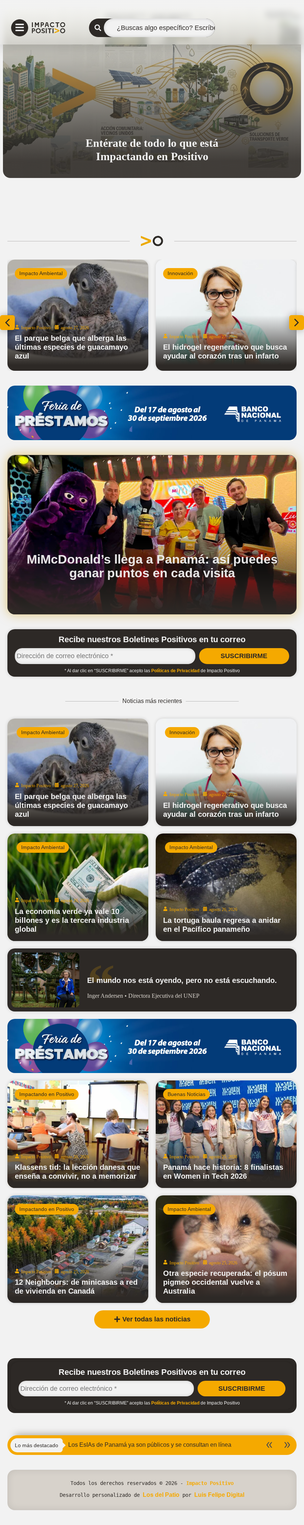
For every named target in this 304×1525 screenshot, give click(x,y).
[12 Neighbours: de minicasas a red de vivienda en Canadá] (77, 1249)
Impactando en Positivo (195, 273)
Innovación (182, 732)
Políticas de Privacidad (175, 670)
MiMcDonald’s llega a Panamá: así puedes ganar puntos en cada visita (152, 566)
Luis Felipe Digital (219, 1495)
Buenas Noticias (186, 1094)
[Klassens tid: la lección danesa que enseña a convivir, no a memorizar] (77, 1134)
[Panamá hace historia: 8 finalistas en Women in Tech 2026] (226, 1134)
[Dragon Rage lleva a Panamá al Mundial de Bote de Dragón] (226, 315)
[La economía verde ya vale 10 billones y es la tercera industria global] (77, 887)
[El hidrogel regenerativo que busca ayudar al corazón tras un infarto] (226, 772)
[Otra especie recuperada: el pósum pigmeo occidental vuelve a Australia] (226, 1249)
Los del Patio (161, 1495)
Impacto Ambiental (43, 732)
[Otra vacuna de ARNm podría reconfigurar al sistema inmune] (77, 315)
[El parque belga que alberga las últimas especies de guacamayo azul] (77, 772)
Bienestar (30, 273)
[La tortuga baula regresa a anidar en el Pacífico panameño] (226, 887)
